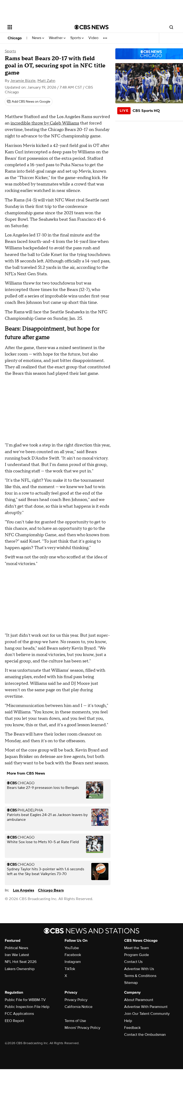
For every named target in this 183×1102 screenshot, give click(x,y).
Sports (76, 38)
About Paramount (138, 1000)
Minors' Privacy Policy (82, 1028)
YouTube (72, 948)
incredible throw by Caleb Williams (44, 123)
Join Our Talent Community (147, 1014)
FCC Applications (19, 1014)
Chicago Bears (51, 890)
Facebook (73, 955)
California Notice (78, 1007)
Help (128, 1021)
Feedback (132, 1028)
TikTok (70, 969)
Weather (56, 38)
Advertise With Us (139, 969)
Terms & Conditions (140, 976)
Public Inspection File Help (27, 1007)
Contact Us (133, 962)
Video (93, 38)
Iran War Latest (17, 955)
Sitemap (131, 983)
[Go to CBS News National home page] (91, 27)
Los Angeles (23, 890)
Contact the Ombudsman (145, 1035)
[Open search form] (171, 27)
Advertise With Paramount (146, 1007)
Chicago (15, 38)
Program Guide (136, 955)
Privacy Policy (76, 1000)
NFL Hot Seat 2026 (20, 962)
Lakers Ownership (20, 969)
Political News (16, 948)
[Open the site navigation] (36, 27)
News (37, 38)
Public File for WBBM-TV (25, 1000)
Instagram (73, 962)
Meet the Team (136, 948)
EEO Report (14, 1021)
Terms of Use (75, 1021)
